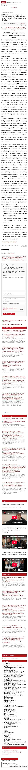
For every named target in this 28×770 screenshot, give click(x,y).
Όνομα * (5, 292)
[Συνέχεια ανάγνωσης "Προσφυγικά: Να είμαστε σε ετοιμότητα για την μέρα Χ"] (14, 580)
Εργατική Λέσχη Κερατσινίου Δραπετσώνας (15, 684)
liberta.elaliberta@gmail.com (11, 750)
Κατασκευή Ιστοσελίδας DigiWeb (10, 765)
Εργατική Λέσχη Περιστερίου (11, 689)
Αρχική (3, 759)
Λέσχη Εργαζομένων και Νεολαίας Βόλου (14, 691)
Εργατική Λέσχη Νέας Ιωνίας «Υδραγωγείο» (15, 687)
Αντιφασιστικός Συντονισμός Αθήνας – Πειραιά (13, 665)
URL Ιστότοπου (6, 301)
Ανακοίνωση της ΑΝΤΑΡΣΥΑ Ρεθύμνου (11, 626)
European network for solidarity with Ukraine (14, 744)
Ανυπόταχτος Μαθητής (9, 709)
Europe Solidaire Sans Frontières (11, 726)
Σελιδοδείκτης (7, 701)
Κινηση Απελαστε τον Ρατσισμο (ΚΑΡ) (13, 695)
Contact (4, 763)
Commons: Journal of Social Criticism (12, 739)
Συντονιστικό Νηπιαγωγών (10, 705)
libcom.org (6, 735)
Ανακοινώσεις (11, 253)
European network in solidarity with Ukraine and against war (15, 742)
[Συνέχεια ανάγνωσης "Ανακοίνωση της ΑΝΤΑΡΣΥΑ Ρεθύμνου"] (12, 627)
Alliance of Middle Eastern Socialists (12, 722)
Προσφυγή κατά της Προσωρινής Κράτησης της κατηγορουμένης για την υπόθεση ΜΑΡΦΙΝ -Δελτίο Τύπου (14, 332)
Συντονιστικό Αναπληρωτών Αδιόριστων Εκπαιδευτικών (14, 707)
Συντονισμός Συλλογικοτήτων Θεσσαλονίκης (15, 682)
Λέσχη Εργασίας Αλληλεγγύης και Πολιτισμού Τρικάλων (13, 693)
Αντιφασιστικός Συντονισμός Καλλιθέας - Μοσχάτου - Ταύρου (14, 668)
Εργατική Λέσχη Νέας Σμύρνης (12, 688)
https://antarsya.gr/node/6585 (9, 242)
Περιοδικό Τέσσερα (9, 714)
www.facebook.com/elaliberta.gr (14, 752)
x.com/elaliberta (7, 754)
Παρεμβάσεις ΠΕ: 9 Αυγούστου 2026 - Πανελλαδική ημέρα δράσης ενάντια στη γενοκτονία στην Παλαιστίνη (13, 433)
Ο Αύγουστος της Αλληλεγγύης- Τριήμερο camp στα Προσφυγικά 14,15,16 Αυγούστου (13, 347)
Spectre (5, 730)
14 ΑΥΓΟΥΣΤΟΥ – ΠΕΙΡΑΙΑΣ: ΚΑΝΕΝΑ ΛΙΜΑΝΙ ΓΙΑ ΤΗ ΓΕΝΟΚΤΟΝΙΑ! (14, 419)
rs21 (5, 728)
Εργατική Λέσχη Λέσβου (10, 685)
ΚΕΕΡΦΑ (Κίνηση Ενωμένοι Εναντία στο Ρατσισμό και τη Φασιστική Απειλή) (14, 676)
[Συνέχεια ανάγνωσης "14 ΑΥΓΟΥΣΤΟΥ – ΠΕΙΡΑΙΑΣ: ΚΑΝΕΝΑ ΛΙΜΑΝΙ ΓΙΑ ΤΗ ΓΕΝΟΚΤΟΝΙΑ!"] (14, 422)
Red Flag (6, 727)
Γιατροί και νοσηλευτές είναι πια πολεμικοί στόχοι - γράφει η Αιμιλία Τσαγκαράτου (13, 361)
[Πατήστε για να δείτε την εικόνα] (14, 28)
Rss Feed (13, 763)
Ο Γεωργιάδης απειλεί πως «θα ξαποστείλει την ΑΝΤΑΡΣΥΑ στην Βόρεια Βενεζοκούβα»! (13, 637)
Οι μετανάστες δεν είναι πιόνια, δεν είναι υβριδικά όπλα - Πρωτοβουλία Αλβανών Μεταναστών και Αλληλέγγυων (13, 394)
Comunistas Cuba (8, 734)
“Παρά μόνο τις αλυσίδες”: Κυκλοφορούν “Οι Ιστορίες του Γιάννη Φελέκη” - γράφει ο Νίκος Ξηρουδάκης (14, 378)
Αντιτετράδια (7, 704)
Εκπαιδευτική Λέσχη (9, 702)
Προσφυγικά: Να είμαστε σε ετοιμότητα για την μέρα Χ (13, 578)
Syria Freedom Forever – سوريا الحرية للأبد (13, 723)
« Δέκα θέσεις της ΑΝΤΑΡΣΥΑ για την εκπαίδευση (14, 256)
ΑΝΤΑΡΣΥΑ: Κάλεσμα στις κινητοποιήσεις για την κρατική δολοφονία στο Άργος (13, 483)
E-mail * (4, 296)
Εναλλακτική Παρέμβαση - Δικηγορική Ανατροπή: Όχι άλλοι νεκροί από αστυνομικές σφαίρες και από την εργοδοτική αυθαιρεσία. (14, 466)
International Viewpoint (9, 725)
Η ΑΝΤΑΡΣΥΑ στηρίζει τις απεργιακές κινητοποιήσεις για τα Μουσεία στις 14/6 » (14, 259)
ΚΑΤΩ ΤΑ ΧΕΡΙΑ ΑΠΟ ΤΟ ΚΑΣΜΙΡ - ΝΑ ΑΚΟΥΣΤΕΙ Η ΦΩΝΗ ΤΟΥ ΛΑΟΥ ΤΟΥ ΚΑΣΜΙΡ (13, 592)
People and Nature (8, 738)
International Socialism (9, 732)
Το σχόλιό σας (23, 25)
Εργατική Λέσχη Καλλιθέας (11, 683)
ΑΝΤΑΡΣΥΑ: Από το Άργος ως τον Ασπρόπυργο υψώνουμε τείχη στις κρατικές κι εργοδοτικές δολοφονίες (13, 449)
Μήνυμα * (5, 275)
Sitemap (8, 763)
